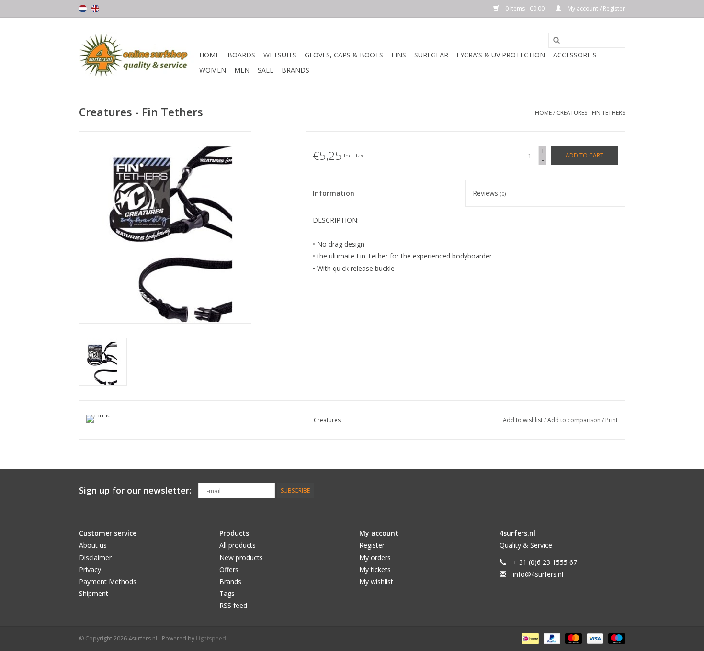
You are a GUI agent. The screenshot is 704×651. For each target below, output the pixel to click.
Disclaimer (95, 557)
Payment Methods (107, 581)
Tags (227, 593)
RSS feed (233, 605)
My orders (375, 557)
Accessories (575, 54)
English (95, 8)
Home (209, 54)
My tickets (375, 569)
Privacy (90, 569)
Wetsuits (279, 54)
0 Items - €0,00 (525, 8)
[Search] (553, 41)
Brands (295, 70)
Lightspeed (211, 638)
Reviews (489, 193)
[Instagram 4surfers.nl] (617, 490)
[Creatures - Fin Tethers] (103, 362)
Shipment (93, 593)
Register (372, 545)
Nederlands (83, 8)
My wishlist (376, 581)
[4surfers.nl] (137, 55)
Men (242, 70)
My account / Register (595, 8)
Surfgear (431, 54)
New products (241, 557)
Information (333, 193)
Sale (265, 70)
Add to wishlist (523, 420)
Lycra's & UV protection (500, 54)
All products (237, 545)
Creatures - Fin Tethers (590, 113)
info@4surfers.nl (538, 574)
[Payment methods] (529, 638)
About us (93, 545)
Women (212, 70)
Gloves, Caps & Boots (344, 54)
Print (611, 420)
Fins (398, 54)
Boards (241, 54)
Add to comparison (574, 420)
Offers (228, 569)
